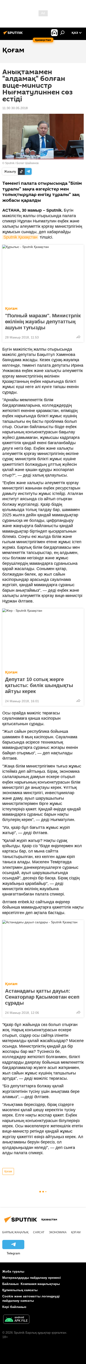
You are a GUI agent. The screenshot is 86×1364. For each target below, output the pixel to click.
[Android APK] (16, 1320)
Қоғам (11, 308)
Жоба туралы (13, 1271)
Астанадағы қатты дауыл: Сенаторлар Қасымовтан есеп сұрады (42, 997)
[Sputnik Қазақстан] (13, 34)
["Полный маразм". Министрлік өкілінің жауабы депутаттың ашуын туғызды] (43, 274)
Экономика (58, 1232)
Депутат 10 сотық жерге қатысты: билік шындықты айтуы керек (39, 685)
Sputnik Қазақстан (20, 237)
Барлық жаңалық (15, 1232)
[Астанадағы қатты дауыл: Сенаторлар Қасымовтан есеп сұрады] (43, 949)
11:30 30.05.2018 (15, 108)
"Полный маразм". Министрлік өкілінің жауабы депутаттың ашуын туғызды (43, 321)
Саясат (38, 1232)
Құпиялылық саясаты (20, 1290)
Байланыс (10, 1284)
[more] (78, 336)
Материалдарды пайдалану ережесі (31, 1277)
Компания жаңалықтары (40, 1284)
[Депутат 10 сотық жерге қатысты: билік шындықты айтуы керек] (43, 637)
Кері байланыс (14, 1307)
